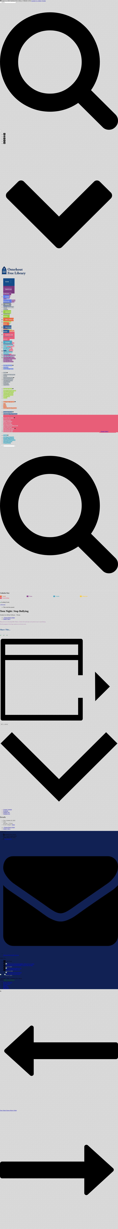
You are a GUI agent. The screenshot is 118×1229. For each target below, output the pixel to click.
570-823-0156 (7, 837)
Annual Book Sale (8, 431)
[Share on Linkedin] (7, 634)
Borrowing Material (8, 393)
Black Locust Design (9, 978)
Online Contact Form (8, 345)
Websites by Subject (7, 306)
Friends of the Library (8, 428)
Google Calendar (7, 808)
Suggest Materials (6, 354)
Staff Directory (8, 356)
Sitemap (5, 984)
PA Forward (6, 385)
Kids (4, 404)
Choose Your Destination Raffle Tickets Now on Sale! (19, 964)
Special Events (7, 420)
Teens (4, 405)
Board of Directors (8, 380)
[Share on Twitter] (4, 634)
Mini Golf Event (7, 427)
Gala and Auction (8, 346)
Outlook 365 (6, 811)
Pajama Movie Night (9, 617)
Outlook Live (6, 812)
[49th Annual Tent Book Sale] (13, 966)
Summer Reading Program (10, 408)
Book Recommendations (9, 358)
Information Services (8, 392)
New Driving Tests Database (13, 972)
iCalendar (5, 809)
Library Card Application (9, 391)
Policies (5, 398)
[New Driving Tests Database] (14, 971)
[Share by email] (11, 634)
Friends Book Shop (8, 430)
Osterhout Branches (8, 379)
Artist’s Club (7, 619)
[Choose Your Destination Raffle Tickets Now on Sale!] (20, 962)
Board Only (6, 987)
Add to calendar (4, 722)
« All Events (2, 604)
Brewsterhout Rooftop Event (10, 425)
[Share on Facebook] (1, 634)
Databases (5, 367)
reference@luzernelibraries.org (11, 953)
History (5, 310)
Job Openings (6, 382)
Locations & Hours (8, 378)
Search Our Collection (9, 357)
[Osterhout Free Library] (13, 276)
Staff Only (6, 985)
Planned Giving (7, 422)
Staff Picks (6, 383)
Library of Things (7, 360)
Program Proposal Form (7, 351)
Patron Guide (6, 396)
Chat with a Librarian (7, 348)
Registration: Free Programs (10, 414)
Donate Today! (104, 431)
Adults (5, 329)
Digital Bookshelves (8, 361)
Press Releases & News (8, 307)
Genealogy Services (8, 395)
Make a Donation (7, 421)
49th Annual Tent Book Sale (13, 968)
